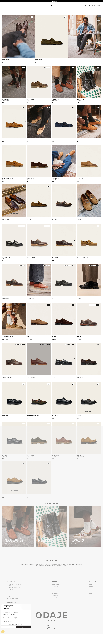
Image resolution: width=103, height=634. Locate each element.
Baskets (66, 11)
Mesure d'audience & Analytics (10, 620)
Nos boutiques (55, 595)
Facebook (91, 584)
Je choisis (9, 627)
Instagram (91, 586)
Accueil (42, 576)
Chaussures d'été (57, 11)
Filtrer (97, 11)
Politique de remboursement (12, 598)
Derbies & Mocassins (33, 11)
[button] (3, 631)
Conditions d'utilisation (19, 632)
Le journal (54, 588)
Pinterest (91, 588)
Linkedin (91, 593)
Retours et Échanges (11, 594)
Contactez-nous (12, 591)
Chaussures (4, 12)
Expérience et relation (8, 621)
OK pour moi (23, 627)
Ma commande (55, 586)
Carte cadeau (54, 591)
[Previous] (3, 37)
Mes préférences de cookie (35, 632)
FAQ (10, 596)
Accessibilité (54, 597)
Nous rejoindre (55, 593)
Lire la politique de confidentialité (9, 614)
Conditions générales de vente (8, 632)
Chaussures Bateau (46, 11)
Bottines (72, 11)
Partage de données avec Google (10, 618)
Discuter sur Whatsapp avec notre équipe (15, 586)
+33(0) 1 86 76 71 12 (12, 589)
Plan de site (27, 632)
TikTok (90, 591)
